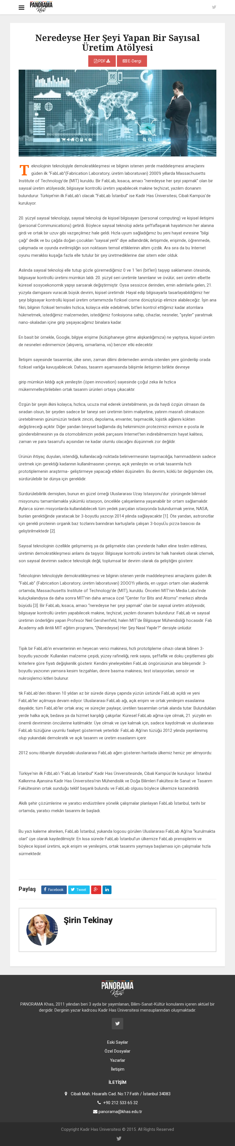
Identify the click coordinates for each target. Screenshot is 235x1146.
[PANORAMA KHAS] (41, 7)
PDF (101, 61)
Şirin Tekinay (88, 920)
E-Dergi (134, 61)
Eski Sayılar (117, 1042)
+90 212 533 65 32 (120, 1102)
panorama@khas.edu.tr (120, 1111)
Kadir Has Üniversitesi (100, 1129)
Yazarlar (117, 1060)
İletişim (117, 1069)
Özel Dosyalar (117, 1051)
